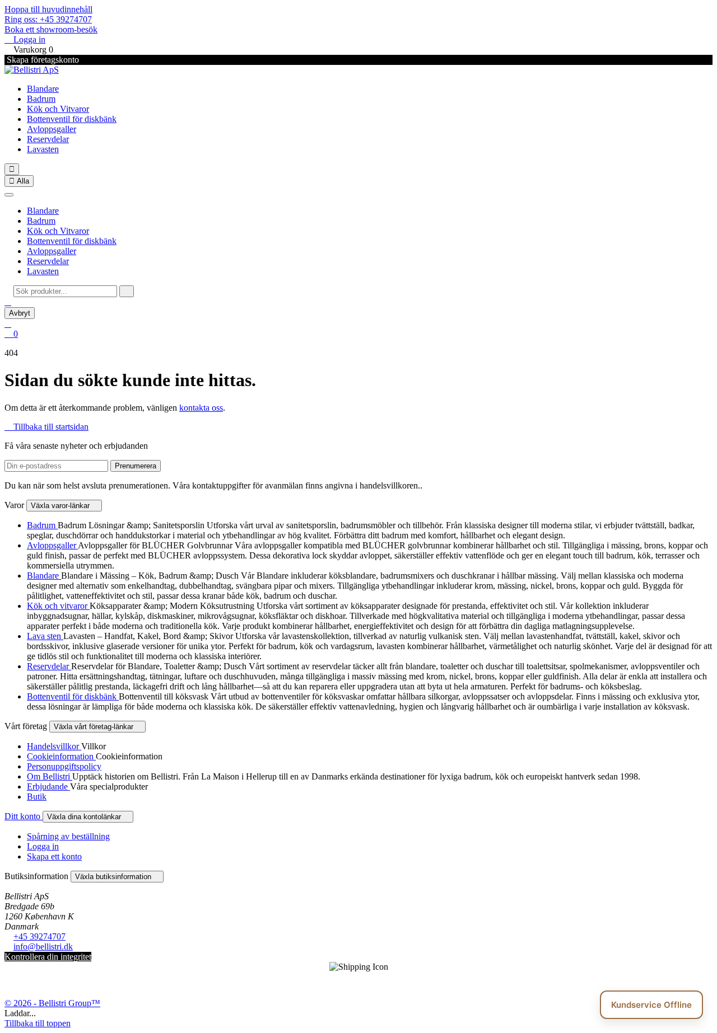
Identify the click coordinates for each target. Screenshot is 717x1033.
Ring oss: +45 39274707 (48, 19)
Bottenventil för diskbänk (72, 119)
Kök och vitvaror (58, 606)
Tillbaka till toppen (37, 1023)
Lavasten (43, 149)
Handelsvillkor (54, 746)
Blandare (43, 88)
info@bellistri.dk (43, 946)
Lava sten (45, 636)
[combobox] (65, 291)
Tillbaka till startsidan (46, 426)
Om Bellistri (49, 776)
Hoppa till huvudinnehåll (48, 9)
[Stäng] (8, 194)
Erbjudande (48, 786)
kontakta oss (201, 407)
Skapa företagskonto (41, 59)
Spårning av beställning (68, 836)
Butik (36, 796)
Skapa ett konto (54, 856)
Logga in (43, 846)
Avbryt (19, 313)
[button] (7, 302)
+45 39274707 (39, 936)
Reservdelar (48, 139)
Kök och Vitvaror (58, 109)
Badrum (41, 99)
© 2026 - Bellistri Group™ (52, 1003)
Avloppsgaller (51, 129)
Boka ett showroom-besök (50, 29)
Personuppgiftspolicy (64, 766)
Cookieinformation (61, 756)
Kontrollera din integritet (47, 956)
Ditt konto (23, 816)
